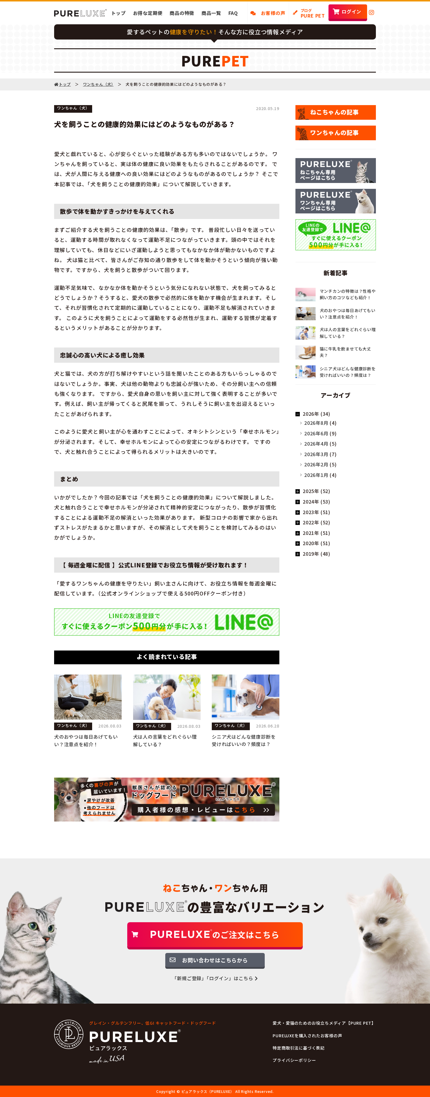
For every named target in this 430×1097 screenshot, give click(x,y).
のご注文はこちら (245, 934)
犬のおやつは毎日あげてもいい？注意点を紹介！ (86, 740)
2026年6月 (316, 433)
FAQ (233, 12)
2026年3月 (316, 454)
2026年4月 (316, 443)
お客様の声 (270, 12)
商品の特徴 (182, 12)
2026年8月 (316, 422)
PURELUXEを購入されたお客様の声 (307, 1035)
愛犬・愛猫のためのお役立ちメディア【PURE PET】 (324, 1023)
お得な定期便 (148, 12)
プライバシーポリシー (294, 1060)
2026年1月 (316, 474)
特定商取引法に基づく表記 (299, 1048)
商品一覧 (211, 12)
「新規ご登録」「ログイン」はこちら (213, 978)
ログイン (351, 11)
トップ (118, 12)
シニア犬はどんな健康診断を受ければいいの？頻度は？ (244, 740)
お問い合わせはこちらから (215, 960)
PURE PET (313, 13)
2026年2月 (316, 464)
